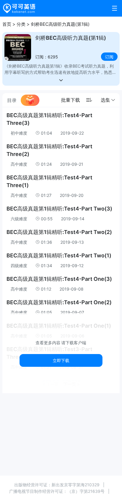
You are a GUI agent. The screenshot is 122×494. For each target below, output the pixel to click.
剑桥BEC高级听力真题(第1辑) (60, 24)
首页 (6, 24)
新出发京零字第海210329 (75, 484)
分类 (21, 24)
